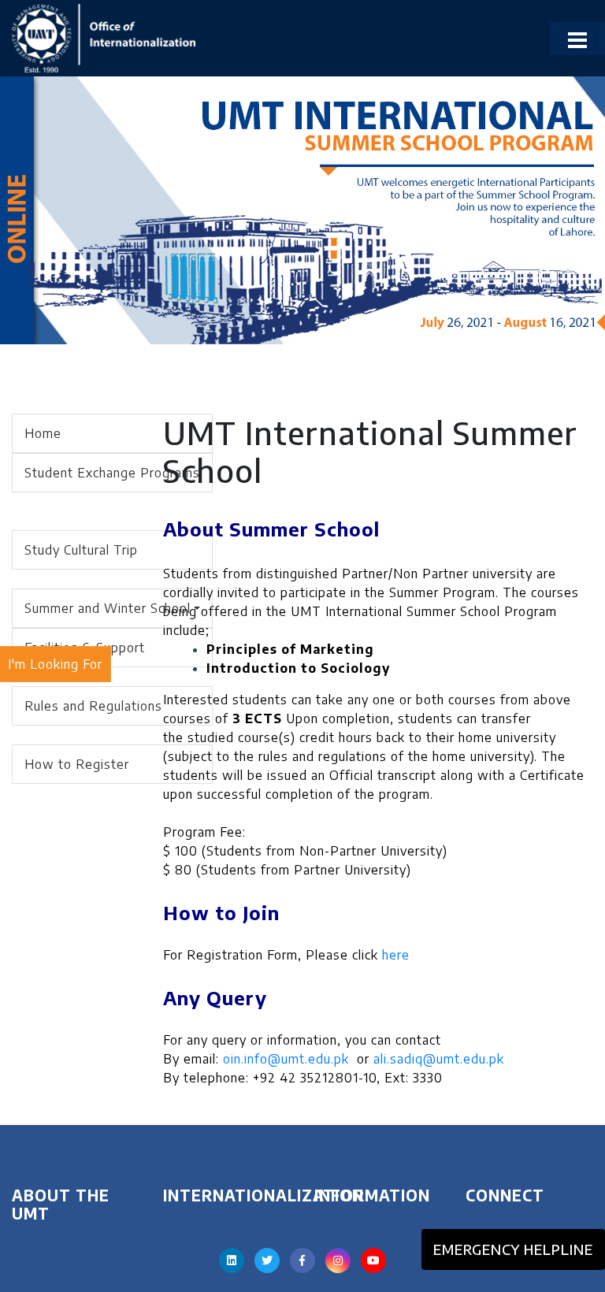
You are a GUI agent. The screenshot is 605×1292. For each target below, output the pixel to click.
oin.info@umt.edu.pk (286, 1059)
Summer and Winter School (107, 608)
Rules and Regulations (93, 706)
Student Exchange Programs (112, 473)
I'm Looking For (55, 664)
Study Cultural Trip (81, 550)
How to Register (76, 764)
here (396, 955)
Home (42, 433)
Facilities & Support (84, 647)
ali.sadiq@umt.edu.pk (438, 1059)
